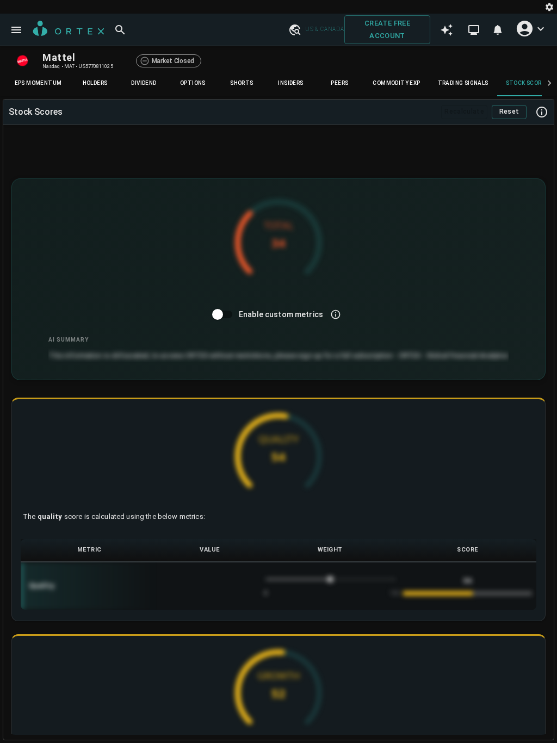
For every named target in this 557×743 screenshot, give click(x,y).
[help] (541, 112)
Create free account (387, 29)
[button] (294, 29)
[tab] (38, 83)
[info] (335, 314)
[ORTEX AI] (446, 30)
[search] (120, 30)
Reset (509, 111)
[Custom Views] (474, 30)
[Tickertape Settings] (549, 7)
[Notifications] (497, 30)
